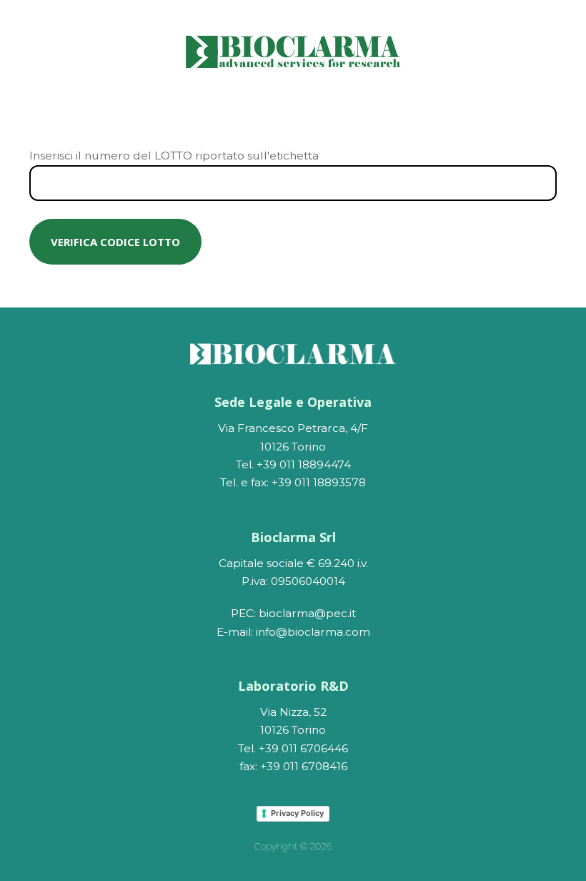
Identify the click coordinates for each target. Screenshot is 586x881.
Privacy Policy (297, 813)
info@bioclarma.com (313, 632)
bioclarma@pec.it (307, 613)
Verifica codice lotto (115, 242)
